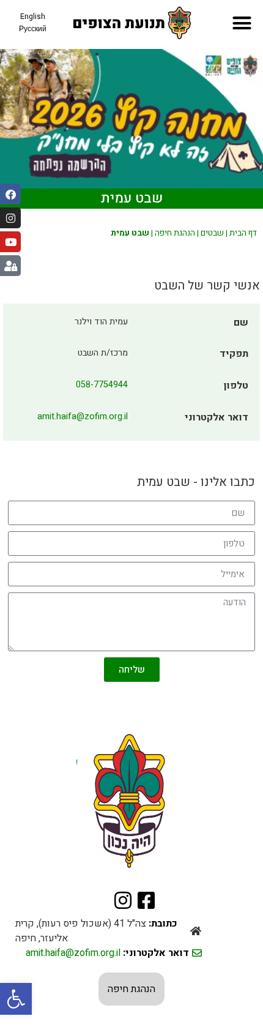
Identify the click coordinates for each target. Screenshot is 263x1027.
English (32, 16)
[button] (16, 999)
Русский (32, 28)
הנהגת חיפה (175, 233)
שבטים (212, 233)
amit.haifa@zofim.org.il (82, 416)
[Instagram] (10, 217)
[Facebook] (10, 194)
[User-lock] (10, 265)
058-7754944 (102, 384)
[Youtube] (10, 241)
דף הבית (243, 233)
